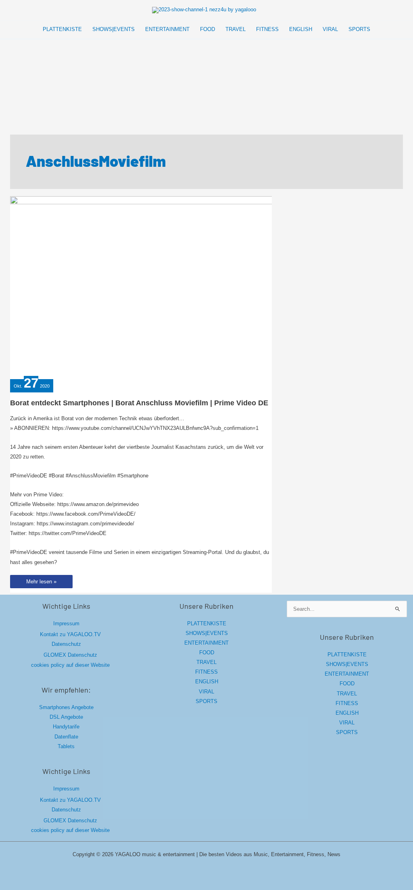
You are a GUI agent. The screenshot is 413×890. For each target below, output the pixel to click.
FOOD (206, 652)
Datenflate (66, 737)
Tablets (66, 746)
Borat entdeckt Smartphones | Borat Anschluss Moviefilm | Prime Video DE (139, 403)
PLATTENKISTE (206, 623)
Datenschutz (66, 644)
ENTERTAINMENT (206, 643)
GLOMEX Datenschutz (70, 655)
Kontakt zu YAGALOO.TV (70, 634)
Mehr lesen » (41, 583)
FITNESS (206, 672)
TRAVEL (206, 662)
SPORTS (206, 701)
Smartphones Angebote (66, 707)
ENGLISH (206, 681)
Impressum (66, 623)
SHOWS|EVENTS (207, 633)
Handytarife (66, 727)
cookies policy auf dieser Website (70, 665)
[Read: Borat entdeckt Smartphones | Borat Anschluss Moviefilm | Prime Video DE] (171, 286)
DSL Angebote (66, 717)
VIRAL (206, 692)
